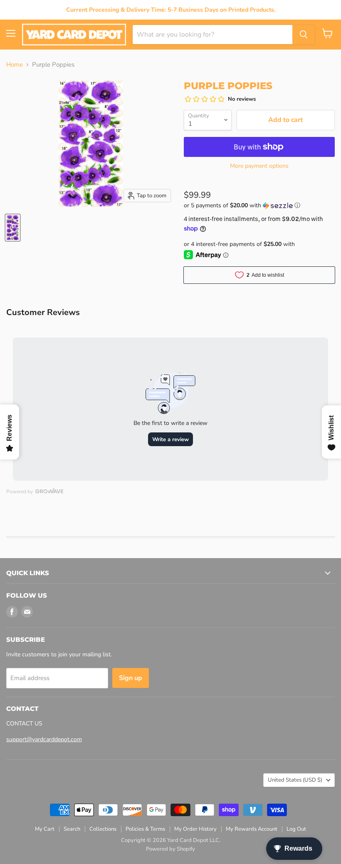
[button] (259, 205)
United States (295, 780)
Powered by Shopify (170, 849)
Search (72, 829)
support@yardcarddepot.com (44, 739)
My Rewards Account (251, 829)
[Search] (303, 34)
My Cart (44, 829)
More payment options (259, 166)
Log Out (296, 829)
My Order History (195, 829)
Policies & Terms (145, 829)
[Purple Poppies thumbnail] (12, 227)
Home (14, 64)
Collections (102, 829)
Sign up (130, 678)
